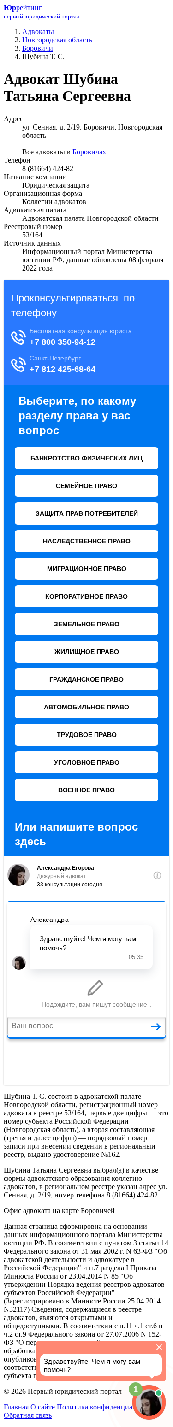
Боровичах (89, 152)
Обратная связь (28, 1415)
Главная (16, 1407)
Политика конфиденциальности (107, 1407)
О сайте (42, 1407)
